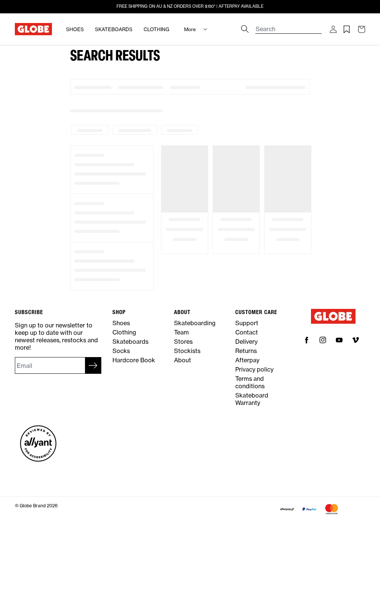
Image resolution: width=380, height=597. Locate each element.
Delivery (246, 341)
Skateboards (130, 341)
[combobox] (288, 25)
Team (181, 332)
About (182, 360)
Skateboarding (195, 323)
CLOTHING (156, 29)
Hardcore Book (133, 360)
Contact (246, 332)
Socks (121, 350)
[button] (333, 29)
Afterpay (247, 360)
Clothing (124, 332)
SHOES (75, 29)
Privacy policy (254, 369)
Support (246, 323)
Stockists (187, 350)
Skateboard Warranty (251, 399)
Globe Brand (33, 505)
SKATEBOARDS (113, 29)
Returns (246, 350)
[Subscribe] (93, 365)
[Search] (245, 29)
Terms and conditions (250, 382)
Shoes (121, 323)
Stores (183, 341)
